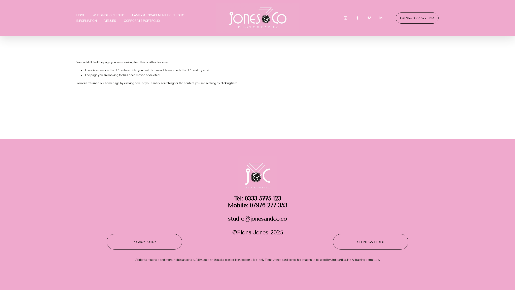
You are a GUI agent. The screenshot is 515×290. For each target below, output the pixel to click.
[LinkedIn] (381, 18)
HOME (80, 15)
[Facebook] (357, 18)
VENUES (110, 21)
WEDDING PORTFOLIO (108, 15)
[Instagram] (346, 18)
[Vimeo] (369, 18)
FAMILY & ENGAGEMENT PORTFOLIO (158, 15)
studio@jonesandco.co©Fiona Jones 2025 (257, 215)
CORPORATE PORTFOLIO (142, 21)
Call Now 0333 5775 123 (417, 18)
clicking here (132, 83)
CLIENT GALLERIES (370, 242)
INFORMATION (86, 21)
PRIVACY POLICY (144, 242)
